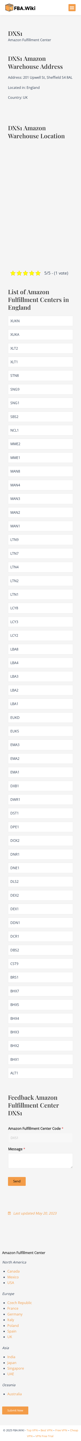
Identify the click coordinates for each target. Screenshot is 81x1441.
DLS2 (14, 881)
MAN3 (15, 498)
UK (9, 1336)
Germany (14, 1314)
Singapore (15, 1368)
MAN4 (15, 485)
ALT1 (14, 1073)
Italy (10, 1319)
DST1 (14, 813)
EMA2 (14, 758)
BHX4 (14, 1018)
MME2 (15, 444)
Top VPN (32, 1430)
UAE (10, 1374)
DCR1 (14, 936)
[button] (72, 7)
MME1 (15, 457)
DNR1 (15, 854)
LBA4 (14, 662)
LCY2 (14, 635)
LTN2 (14, 580)
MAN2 (15, 512)
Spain (11, 1331)
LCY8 (14, 608)
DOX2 (14, 840)
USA (10, 1282)
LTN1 (14, 594)
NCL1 (14, 430)
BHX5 (14, 1004)
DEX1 (14, 909)
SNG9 (14, 389)
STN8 (14, 375)
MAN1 (15, 526)
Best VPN (46, 1430)
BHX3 (14, 1032)
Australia (14, 1394)
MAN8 (15, 471)
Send (17, 1181)
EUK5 (14, 731)
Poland (13, 1325)
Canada (13, 1271)
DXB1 (14, 786)
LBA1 (14, 703)
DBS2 (14, 950)
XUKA (14, 334)
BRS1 (14, 977)
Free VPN (61, 1430)
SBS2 (14, 416)
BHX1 (14, 1059)
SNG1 (14, 403)
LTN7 (14, 553)
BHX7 (14, 991)
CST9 (14, 963)
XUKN (15, 321)
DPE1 (14, 827)
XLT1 (14, 362)
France (12, 1308)
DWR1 (15, 799)
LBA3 (14, 676)
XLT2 (14, 348)
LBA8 (14, 649)
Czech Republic (19, 1302)
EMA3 (14, 744)
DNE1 (14, 868)
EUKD (15, 717)
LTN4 (14, 567)
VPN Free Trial (44, 1436)
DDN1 (15, 922)
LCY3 (14, 621)
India (11, 1357)
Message (16, 1149)
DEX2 (14, 895)
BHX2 (14, 1045)
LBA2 (14, 690)
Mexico (13, 1277)
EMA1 (14, 772)
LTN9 (14, 539)
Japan (11, 1362)
